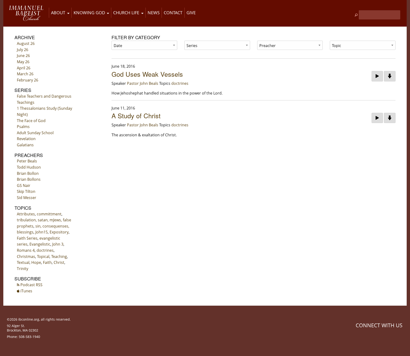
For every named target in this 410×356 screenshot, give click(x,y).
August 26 (26, 43)
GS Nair (23, 185)
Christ (59, 262)
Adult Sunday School (35, 132)
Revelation (26, 138)
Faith (47, 262)
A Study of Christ (136, 115)
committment (49, 214)
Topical (43, 256)
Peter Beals (27, 161)
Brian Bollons (29, 179)
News (154, 12)
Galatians (25, 144)
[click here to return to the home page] (26, 13)
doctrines (45, 250)
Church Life (126, 12)
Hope (36, 262)
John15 (41, 232)
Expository (59, 232)
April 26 (23, 68)
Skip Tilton (26, 191)
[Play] (377, 76)
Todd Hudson (29, 167)
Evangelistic (39, 244)
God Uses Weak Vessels (147, 74)
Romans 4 (26, 250)
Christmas (26, 256)
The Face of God (31, 120)
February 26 (27, 80)
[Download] (390, 76)
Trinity (22, 268)
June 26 (23, 55)
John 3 (57, 244)
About (58, 12)
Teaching (59, 256)
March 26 (25, 73)
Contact (173, 12)
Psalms (23, 126)
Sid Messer (26, 197)
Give (191, 12)
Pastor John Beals (142, 83)
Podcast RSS (30, 284)
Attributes (26, 214)
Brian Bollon (28, 173)
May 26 (23, 61)
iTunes (25, 291)
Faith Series (27, 238)
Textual (23, 262)
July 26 (22, 49)
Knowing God (89, 12)
